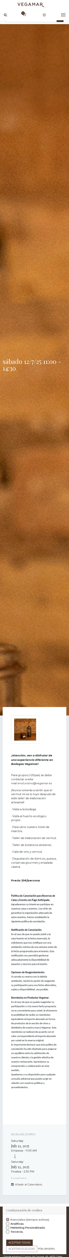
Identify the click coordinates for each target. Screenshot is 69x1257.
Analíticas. (17, 1223)
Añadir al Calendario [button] (28, 1184)
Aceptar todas (19, 1242)
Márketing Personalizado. (27, 1227)
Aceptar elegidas (21, 1248)
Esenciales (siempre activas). (30, 1219)
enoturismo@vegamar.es (35, 783)
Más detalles (46, 1248)
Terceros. (16, 1231)
